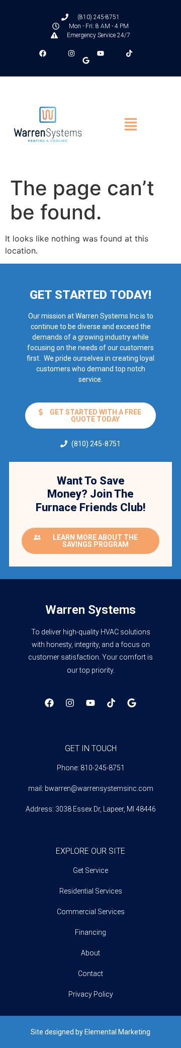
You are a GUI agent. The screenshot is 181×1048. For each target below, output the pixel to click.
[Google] (132, 703)
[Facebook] (49, 703)
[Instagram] (70, 703)
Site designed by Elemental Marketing (90, 1032)
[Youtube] (90, 703)
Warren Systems (90, 610)
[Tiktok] (111, 703)
